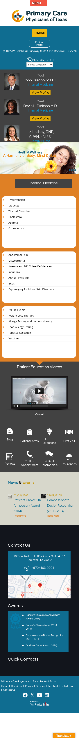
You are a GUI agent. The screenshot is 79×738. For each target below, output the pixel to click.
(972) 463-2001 (43, 60)
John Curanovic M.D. (40, 78)
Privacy (29, 686)
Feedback (53, 686)
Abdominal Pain (18, 255)
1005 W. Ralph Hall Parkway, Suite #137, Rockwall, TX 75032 (41, 51)
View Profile (40, 92)
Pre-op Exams (16, 310)
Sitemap (40, 686)
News (21, 482)
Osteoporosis (16, 228)
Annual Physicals (18, 277)
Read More (20, 516)
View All (39, 414)
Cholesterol (15, 217)
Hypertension (16, 200)
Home (4, 686)
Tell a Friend (67, 686)
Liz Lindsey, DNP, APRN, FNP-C (40, 132)
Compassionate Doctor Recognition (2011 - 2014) (60, 506)
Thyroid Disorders (19, 211)
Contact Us (19, 545)
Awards (15, 605)
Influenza (14, 272)
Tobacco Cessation (19, 332)
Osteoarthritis (17, 260)
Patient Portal (39, 43)
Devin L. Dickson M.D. (40, 104)
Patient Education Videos (39, 367)
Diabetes (13, 205)
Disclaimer (16, 686)
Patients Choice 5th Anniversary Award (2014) (27, 506)
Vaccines (13, 338)
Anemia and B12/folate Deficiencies (30, 266)
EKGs (11, 283)
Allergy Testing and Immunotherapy (30, 321)
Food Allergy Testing (20, 327)
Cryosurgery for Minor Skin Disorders (31, 289)
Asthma (13, 222)
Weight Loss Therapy (21, 315)
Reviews (39, 33)
